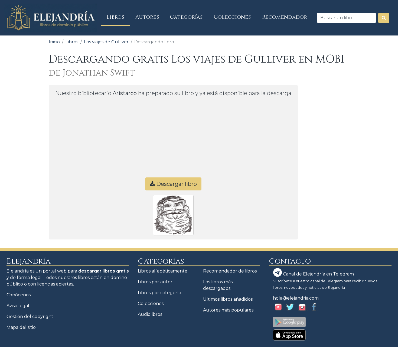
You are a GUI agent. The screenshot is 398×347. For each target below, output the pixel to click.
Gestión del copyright (29, 316)
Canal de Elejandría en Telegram (318, 274)
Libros (118, 17)
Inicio (54, 41)
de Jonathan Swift (92, 73)
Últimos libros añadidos (228, 299)
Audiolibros (150, 314)
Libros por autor (155, 281)
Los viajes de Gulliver (106, 41)
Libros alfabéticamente (162, 271)
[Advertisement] (173, 139)
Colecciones (232, 17)
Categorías (186, 17)
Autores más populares (228, 310)
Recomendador (284, 17)
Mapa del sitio (21, 327)
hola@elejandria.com (296, 298)
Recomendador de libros (230, 271)
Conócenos (18, 294)
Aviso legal (17, 305)
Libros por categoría (159, 292)
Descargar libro (176, 184)
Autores (147, 17)
